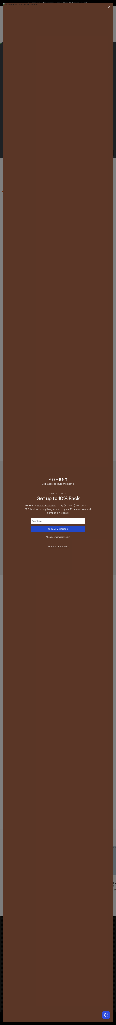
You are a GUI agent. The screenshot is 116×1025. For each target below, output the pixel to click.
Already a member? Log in (58, 537)
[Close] (109, 6)
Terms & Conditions (58, 546)
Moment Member (46, 505)
